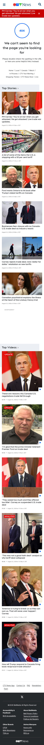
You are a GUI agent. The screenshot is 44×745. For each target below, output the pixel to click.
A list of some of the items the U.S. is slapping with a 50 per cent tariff (18, 156)
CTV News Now (27, 77)
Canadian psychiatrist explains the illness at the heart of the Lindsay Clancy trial (21, 298)
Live (36, 77)
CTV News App (9, 685)
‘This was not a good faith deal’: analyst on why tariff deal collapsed (22, 556)
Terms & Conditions (30, 716)
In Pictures (14, 74)
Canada (24, 70)
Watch (31, 70)
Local (17, 70)
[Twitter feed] (22, 696)
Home (11, 70)
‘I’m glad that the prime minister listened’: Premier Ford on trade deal (21, 448)
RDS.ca (26, 733)
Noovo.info (27, 728)
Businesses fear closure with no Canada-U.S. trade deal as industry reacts (21, 227)
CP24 (5, 728)
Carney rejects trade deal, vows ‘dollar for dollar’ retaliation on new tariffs (21, 263)
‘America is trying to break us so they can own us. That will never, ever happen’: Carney (21, 611)
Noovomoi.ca (28, 730)
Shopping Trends (12, 77)
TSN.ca (6, 733)
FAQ (28, 685)
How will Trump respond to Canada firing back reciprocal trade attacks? (21, 665)
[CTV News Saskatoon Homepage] (22, 4)
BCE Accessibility (9, 716)
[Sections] (4, 4)
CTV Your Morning (26, 74)
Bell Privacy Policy (30, 713)
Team (6, 689)
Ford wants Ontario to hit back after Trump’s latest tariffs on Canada (19, 191)
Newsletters (36, 685)
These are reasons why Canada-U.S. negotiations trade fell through (19, 395)
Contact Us (20, 685)
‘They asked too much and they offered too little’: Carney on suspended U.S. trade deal (21, 502)
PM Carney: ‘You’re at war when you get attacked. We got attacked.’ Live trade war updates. (21, 119)
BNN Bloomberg (9, 730)
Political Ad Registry (31, 719)
